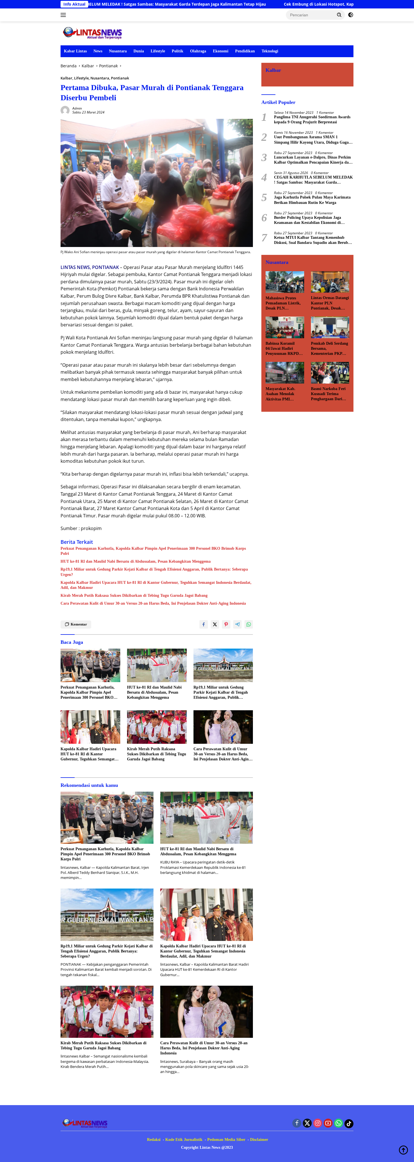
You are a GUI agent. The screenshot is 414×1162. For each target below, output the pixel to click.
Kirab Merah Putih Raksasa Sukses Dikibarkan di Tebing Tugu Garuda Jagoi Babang (134, 595)
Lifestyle (158, 51)
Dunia (138, 51)
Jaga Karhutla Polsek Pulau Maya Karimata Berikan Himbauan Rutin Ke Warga (312, 199)
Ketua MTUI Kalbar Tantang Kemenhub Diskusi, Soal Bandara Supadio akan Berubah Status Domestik (313, 240)
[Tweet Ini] (215, 624)
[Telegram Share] (237, 624)
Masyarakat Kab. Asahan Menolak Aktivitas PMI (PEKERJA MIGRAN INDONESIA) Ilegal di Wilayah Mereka (285, 394)
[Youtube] (328, 1123)
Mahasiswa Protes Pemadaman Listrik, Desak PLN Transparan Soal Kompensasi (283, 303)
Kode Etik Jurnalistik (183, 1139)
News (98, 51)
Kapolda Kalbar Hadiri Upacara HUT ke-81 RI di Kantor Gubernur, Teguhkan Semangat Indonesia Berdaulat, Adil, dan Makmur (156, 585)
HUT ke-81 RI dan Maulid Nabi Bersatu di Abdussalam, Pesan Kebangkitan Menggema (136, 561)
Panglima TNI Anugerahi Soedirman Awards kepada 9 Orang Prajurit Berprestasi (312, 119)
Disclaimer (259, 1139)
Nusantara (118, 51)
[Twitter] (307, 1123)
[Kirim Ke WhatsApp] (248, 624)
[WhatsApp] (338, 1123)
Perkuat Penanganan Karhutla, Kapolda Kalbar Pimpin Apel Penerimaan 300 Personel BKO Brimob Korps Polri (153, 551)
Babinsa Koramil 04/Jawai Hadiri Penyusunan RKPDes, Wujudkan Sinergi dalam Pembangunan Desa (284, 349)
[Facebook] (296, 1123)
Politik (177, 51)
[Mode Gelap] (350, 15)
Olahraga (198, 51)
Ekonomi (220, 51)
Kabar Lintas (75, 51)
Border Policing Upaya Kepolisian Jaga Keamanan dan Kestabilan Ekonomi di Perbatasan (307, 220)
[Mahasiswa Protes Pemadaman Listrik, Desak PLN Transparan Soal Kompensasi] (285, 282)
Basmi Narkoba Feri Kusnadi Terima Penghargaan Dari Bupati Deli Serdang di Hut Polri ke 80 (328, 394)
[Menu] (64, 15)
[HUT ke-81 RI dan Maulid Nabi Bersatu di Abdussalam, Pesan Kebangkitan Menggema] (157, 665)
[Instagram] (317, 1123)
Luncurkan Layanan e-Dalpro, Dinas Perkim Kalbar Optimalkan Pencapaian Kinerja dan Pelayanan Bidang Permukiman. (312, 160)
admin (77, 108)
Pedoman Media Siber (226, 1139)
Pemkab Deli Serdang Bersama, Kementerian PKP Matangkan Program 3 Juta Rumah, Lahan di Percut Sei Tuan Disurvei (330, 349)
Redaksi (154, 1139)
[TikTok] (348, 1123)
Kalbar (66, 78)
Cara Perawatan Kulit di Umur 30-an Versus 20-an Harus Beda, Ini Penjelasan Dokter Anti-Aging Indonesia (153, 603)
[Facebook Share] (203, 624)
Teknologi (270, 51)
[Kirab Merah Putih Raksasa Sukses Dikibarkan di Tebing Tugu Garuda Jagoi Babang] (157, 727)
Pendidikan (245, 51)
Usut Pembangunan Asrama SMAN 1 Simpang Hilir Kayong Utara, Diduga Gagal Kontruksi (312, 140)
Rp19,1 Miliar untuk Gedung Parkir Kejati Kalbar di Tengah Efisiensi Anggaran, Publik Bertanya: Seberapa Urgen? (154, 571)
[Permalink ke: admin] (65, 110)
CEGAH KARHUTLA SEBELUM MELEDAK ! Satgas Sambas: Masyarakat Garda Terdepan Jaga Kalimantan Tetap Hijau (313, 180)
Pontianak (120, 78)
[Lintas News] (94, 32)
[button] (339, 14)
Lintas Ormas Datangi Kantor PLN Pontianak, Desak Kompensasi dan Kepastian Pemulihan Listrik (330, 303)
